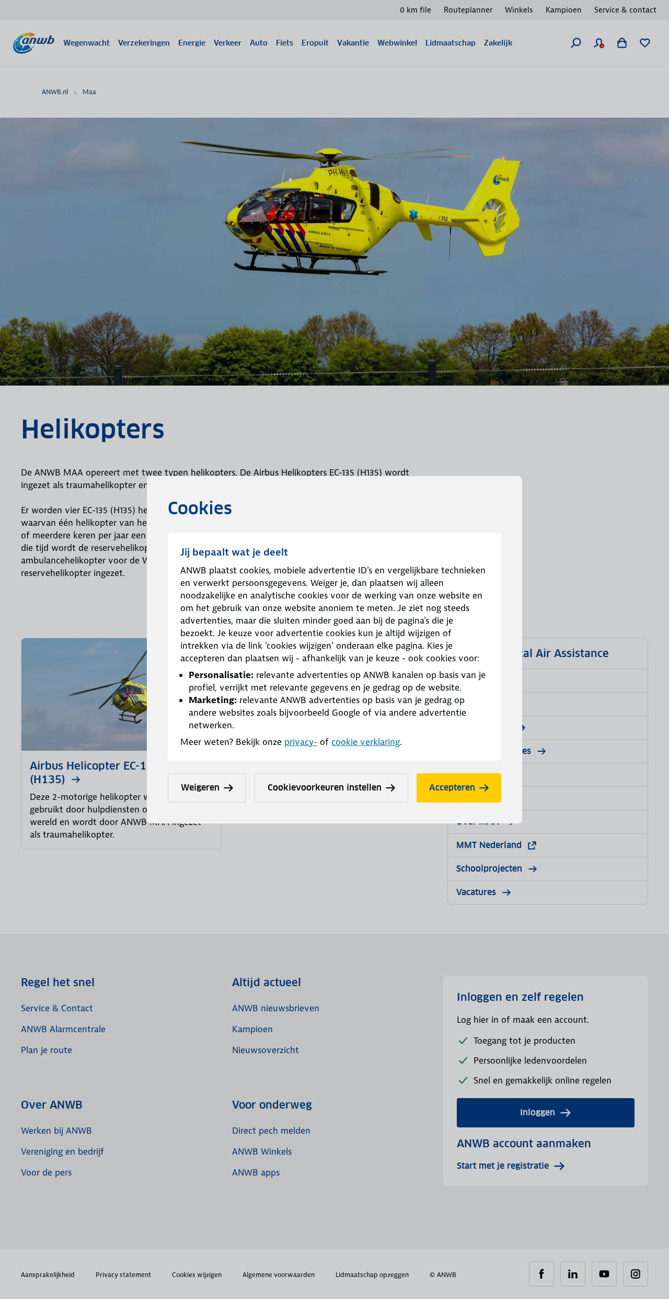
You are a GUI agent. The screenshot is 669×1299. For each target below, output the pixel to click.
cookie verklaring (365, 742)
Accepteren (452, 787)
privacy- (300, 742)
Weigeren (200, 787)
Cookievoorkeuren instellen (325, 787)
